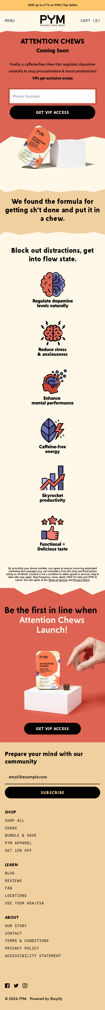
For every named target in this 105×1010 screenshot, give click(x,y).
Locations (16, 895)
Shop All (14, 820)
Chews (11, 827)
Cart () (90, 21)
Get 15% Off (18, 850)
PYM (22, 999)
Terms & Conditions (27, 940)
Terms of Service (58, 580)
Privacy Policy (81, 580)
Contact (13, 933)
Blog (10, 873)
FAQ (8, 887)
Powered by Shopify (46, 999)
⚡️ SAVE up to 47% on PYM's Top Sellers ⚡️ (52, 5)
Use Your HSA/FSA (24, 903)
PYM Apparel (18, 842)
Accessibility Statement (33, 955)
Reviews (13, 880)
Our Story (16, 925)
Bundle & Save (21, 835)
